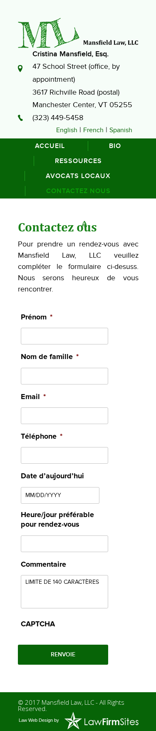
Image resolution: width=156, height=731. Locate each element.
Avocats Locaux (78, 176)
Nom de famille (50, 357)
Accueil (50, 146)
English (66, 130)
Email (33, 397)
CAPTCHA (38, 624)
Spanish (120, 130)
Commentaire (43, 564)
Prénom (36, 317)
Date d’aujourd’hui (52, 476)
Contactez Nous (78, 191)
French (93, 130)
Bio (115, 146)
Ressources (78, 161)
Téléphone (41, 436)
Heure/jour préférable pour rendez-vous (57, 519)
